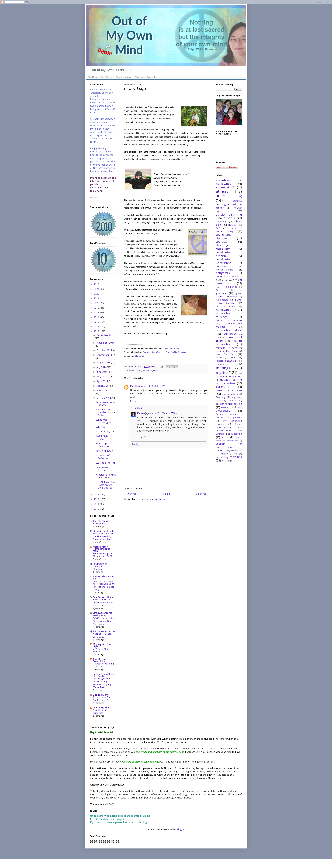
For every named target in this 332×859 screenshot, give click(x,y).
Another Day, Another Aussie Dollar (105, 412)
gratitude (221, 293)
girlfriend (232, 290)
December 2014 (105, 335)
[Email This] (167, 366)
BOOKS (232, 224)
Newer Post (131, 493)
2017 (97, 317)
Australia (230, 218)
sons (155, 370)
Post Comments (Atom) (152, 499)
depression (222, 276)
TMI (234, 453)
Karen (140, 413)
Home (166, 493)
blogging (221, 221)
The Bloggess (100, 521)
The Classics (236, 450)
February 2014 (105, 390)
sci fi (219, 400)
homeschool (224, 310)
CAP (218, 228)
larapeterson (100, 563)
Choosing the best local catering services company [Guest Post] (102, 683)
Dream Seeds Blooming (99, 567)
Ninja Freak (140, 356)
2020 (97, 303)
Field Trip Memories (102, 445)
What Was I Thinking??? (103, 421)
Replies (138, 407)
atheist (222, 191)
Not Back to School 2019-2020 (102, 635)
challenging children (223, 236)
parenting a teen (229, 390)
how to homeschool (229, 342)
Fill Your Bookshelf (103, 531)
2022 (97, 293)
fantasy (219, 287)
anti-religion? (225, 187)
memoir (220, 364)
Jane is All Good (104, 450)
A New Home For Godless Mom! (101, 698)
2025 (97, 284)
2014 (97, 331)
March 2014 (103, 385)
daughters (223, 273)
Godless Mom (100, 694)
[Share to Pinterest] (177, 366)
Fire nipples (99, 523)
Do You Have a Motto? (100, 650)
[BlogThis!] (169, 366)
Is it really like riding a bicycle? (103, 665)
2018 (97, 312)
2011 (97, 504)
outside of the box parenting (229, 381)
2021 (97, 298)
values (237, 457)
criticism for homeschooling (229, 268)
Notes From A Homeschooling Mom (101, 548)
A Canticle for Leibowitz (100, 711)
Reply (133, 401)
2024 (97, 288)
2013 (97, 494)
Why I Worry (103, 427)
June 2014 (102, 371)
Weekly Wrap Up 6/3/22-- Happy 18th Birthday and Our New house (103, 619)
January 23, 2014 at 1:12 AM (150, 385)
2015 (97, 326)
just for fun (225, 354)
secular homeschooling (229, 403)
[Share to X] (172, 366)
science (232, 400)
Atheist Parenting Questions (106, 476)
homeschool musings (224, 315)
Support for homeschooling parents (229, 447)
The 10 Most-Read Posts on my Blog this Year (106, 484)
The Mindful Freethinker (99, 660)
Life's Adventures (102, 612)
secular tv (226, 407)
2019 (97, 307)
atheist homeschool (229, 209)
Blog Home (92, 77)
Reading (220, 397)
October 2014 (104, 350)
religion (235, 397)
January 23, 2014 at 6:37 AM (162, 413)
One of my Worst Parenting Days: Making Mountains (165, 352)
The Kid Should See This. (103, 577)
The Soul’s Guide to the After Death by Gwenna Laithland (103, 536)
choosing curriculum (223, 247)
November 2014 (105, 342)
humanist (221, 347)
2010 (97, 508)
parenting (147, 370)
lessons (220, 357)
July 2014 (102, 367)
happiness (234, 296)
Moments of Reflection (103, 457)
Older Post (202, 493)
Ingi (132, 385)
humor (235, 347)
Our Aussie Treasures (102, 469)
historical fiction (225, 306)
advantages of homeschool (229, 181)
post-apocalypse (230, 394)
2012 (97, 499)
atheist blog (229, 195)
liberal (233, 357)
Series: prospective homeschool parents (229, 416)
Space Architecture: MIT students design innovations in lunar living (103, 585)
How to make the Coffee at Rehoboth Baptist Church (103, 602)
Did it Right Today (171, 348)
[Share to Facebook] (174, 366)
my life (222, 372)
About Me (139, 77)
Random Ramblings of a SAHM (104, 675)
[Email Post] (162, 366)
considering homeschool (224, 261)
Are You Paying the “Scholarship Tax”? (102, 555)
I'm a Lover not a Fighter (105, 404)
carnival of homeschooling (229, 229)
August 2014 (104, 362)
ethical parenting (229, 281)
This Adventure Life (104, 631)
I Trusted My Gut (105, 431)
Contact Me (152, 77)
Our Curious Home (103, 597)
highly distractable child (229, 301)
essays (225, 280)
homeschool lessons (229, 320)
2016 (97, 321)
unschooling (222, 457)
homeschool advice (229, 330)
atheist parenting (229, 214)
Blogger (181, 829)
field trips (231, 286)
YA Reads (226, 461)
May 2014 (102, 376)
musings (223, 367)
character (136, 370)
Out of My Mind (101, 707)
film (217, 290)
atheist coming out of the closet (229, 204)
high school (222, 299)
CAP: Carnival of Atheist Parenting (116, 77)
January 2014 (104, 398)
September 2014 (106, 354)
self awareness (229, 408)
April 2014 (102, 381)
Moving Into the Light (102, 645)
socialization (235, 433)
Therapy (223, 453)
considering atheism (223, 254)
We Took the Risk (105, 462)
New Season (235, 376)
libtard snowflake (226, 360)
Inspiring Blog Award (227, 351)
